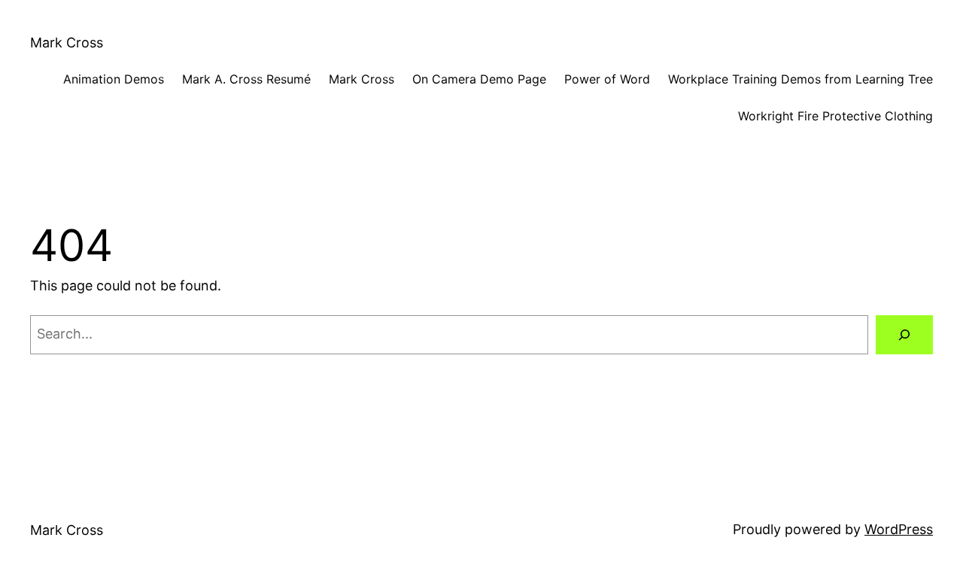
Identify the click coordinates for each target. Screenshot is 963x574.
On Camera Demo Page (479, 79)
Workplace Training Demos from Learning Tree (800, 79)
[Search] (904, 334)
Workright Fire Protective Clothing (835, 115)
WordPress (898, 529)
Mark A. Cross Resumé (246, 79)
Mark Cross (66, 42)
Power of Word (607, 79)
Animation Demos (113, 79)
